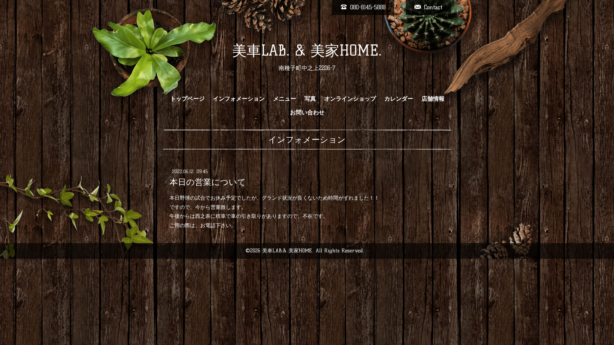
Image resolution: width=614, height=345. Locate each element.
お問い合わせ (307, 112)
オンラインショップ (350, 98)
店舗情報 (433, 98)
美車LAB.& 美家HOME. (287, 251)
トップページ (187, 98)
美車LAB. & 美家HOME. (307, 50)
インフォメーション (239, 98)
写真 (310, 98)
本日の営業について (207, 182)
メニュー (284, 98)
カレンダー (398, 98)
